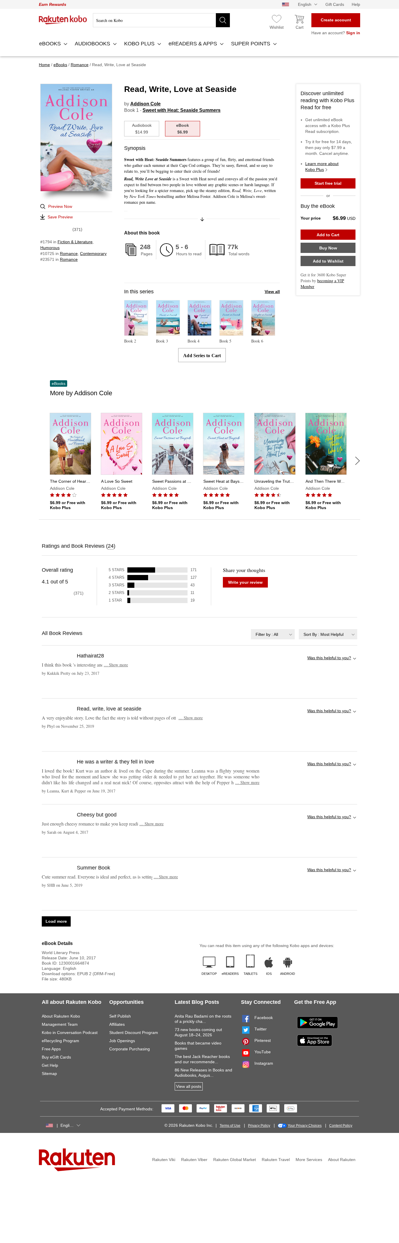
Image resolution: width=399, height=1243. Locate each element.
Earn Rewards (52, 4)
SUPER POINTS (251, 44)
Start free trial (328, 183)
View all (272, 291)
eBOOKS (50, 44)
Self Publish (120, 1016)
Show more (116, 664)
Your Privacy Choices (305, 1126)
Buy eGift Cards (56, 1057)
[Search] (223, 20)
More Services (309, 1159)
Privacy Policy (259, 1126)
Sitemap (49, 1073)
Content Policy (340, 1126)
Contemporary (93, 253)
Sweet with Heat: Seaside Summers (182, 110)
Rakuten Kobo (63, 19)
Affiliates (117, 1024)
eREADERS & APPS (193, 44)
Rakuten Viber (194, 1159)
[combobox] (273, 634)
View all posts (188, 1086)
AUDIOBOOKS (93, 44)
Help (356, 4)
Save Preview (60, 217)
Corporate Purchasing (129, 1049)
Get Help (50, 1065)
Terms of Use (230, 1126)
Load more (56, 921)
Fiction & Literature (75, 241)
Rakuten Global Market (234, 1159)
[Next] (357, 460)
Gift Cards (334, 4)
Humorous (50, 247)
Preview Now (60, 206)
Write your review (245, 582)
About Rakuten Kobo (61, 1016)
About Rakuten (341, 1159)
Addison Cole (145, 103)
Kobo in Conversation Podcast (70, 1032)
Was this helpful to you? (329, 657)
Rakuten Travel (276, 1159)
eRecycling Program (60, 1040)
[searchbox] (161, 20)
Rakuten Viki (163, 1159)
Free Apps (51, 1049)
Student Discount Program (133, 1032)
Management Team (60, 1024)
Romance (69, 253)
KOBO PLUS (140, 44)
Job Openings (122, 1040)
